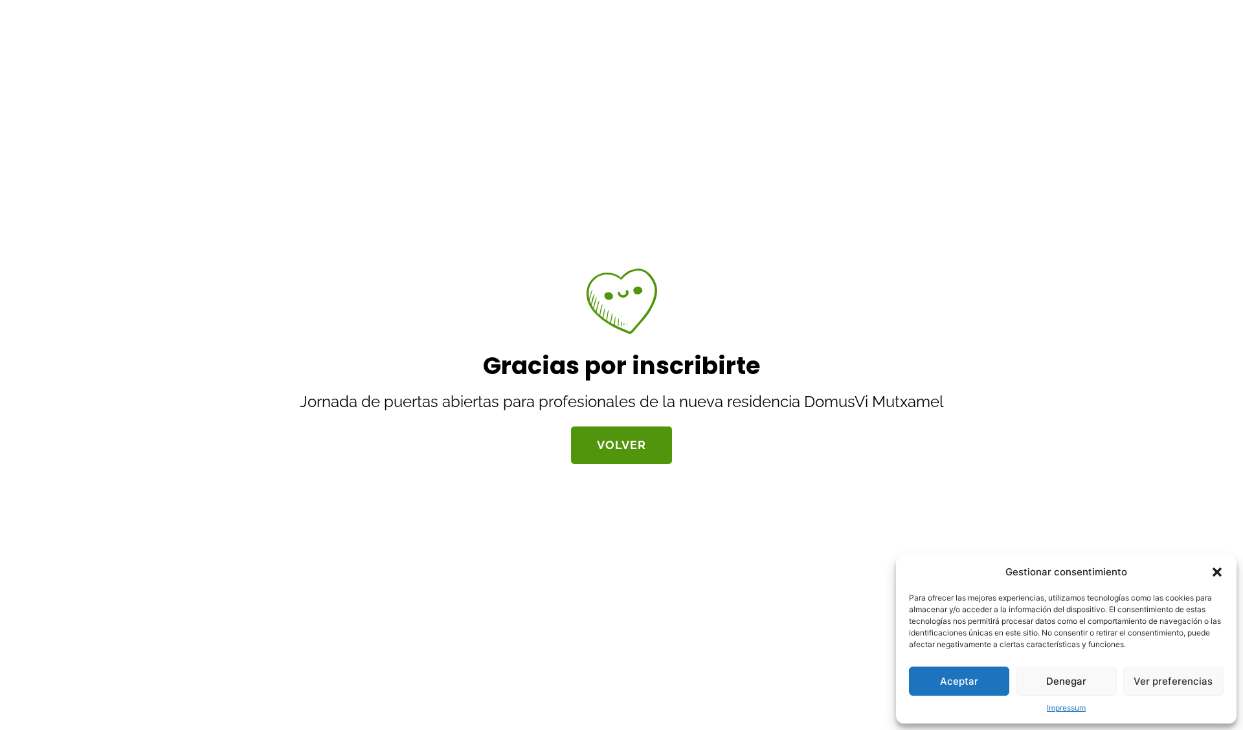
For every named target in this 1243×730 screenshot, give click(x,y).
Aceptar (959, 681)
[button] (1217, 572)
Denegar (1066, 681)
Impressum (1066, 708)
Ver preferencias (1173, 681)
